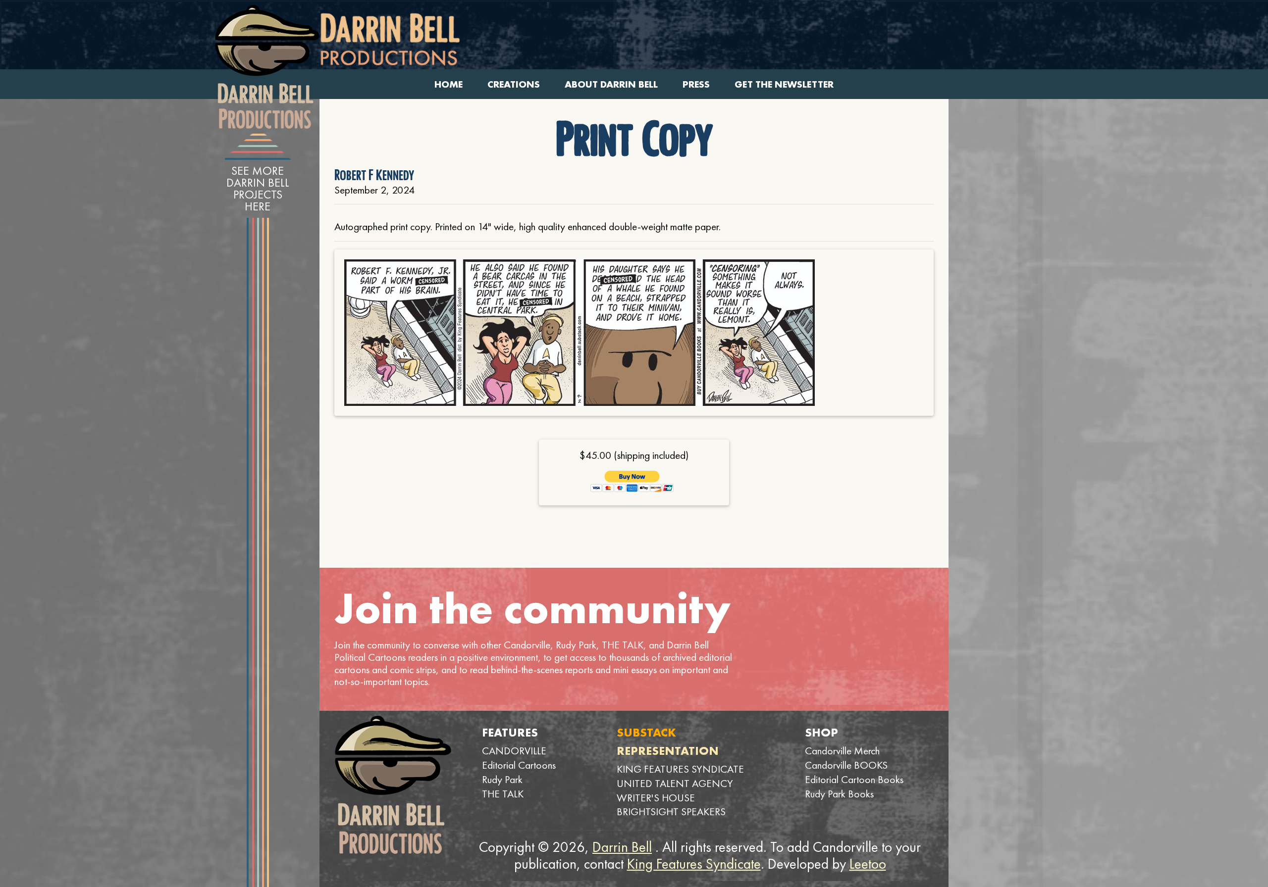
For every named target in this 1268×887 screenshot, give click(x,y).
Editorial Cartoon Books (854, 779)
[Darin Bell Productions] (266, 67)
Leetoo (867, 863)
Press (696, 84)
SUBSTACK (646, 732)
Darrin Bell (622, 847)
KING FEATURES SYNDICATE (680, 769)
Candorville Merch (842, 750)
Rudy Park (502, 779)
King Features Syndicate (694, 863)
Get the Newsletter (784, 84)
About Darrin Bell (611, 84)
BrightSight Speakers (671, 811)
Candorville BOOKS (846, 765)
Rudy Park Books (839, 793)
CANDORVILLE (514, 750)
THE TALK (503, 793)
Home (448, 84)
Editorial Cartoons (519, 765)
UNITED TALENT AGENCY (675, 783)
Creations (513, 84)
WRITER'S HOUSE (656, 797)
